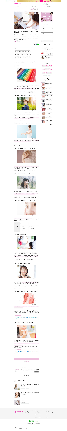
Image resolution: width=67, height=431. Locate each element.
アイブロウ (28, 403)
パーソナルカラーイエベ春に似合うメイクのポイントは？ (23, 51)
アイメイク (17, 40)
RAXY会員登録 (47, 411)
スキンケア (43, 26)
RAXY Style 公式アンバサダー (45, 66)
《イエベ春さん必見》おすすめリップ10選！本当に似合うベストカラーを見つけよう (27, 352)
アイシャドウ (43, 69)
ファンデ (51, 73)
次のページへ (26, 358)
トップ (18, 6)
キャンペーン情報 (33, 6)
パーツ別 (47, 72)
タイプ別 (50, 75)
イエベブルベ (18, 41)
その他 (42, 38)
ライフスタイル (45, 75)
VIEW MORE (51, 60)
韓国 (44, 68)
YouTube (47, 417)
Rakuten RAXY (17, 3)
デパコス (47, 73)
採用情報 (39, 423)
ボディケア (43, 31)
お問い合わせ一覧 (20, 428)
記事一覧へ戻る (26, 375)
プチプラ (44, 72)
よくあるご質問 (49, 6)
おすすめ (24, 403)
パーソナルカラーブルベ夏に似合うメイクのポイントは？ (23, 54)
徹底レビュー (48, 68)
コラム (42, 36)
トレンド (48, 69)
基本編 (51, 66)
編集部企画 (50, 65)
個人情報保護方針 (31, 423)
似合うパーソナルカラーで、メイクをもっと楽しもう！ (23, 57)
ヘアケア (43, 33)
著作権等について (36, 423)
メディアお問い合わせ (37, 412)
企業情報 (28, 423)
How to (15, 41)
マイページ (26, 413)
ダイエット (43, 73)
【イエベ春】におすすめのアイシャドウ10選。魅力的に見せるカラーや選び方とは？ (26, 318)
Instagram (47, 413)
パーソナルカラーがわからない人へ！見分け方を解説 (22, 49)
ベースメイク (43, 28)
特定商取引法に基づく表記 (38, 417)
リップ (51, 69)
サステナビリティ (25, 428)
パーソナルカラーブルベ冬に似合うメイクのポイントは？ (23, 56)
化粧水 (50, 72)
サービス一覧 (15, 428)
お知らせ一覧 (36, 411)
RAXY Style (25, 6)
